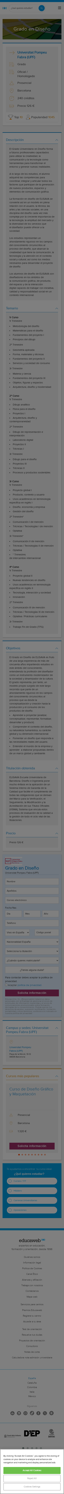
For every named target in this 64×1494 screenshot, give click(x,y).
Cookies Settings (32, 1487)
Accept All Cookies (32, 1470)
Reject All (32, 1478)
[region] (32, 1471)
